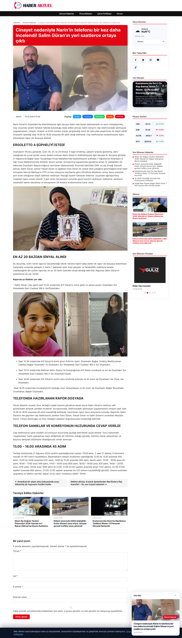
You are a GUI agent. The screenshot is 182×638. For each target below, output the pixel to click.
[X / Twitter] (143, 60)
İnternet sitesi (20, 597)
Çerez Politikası (104, 13)
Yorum (17, 551)
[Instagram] (150, 60)
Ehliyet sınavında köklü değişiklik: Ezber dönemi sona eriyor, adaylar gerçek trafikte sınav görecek (149, 166)
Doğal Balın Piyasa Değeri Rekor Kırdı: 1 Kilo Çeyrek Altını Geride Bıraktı (151, 184)
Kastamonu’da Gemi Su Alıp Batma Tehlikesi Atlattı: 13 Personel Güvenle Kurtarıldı (150, 173)
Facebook (87, 117)
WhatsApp (99, 117)
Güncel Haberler (66, 13)
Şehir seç (140, 36)
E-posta (18, 586)
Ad (15, 576)
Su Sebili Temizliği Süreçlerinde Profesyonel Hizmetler (147, 179)
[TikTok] (136, 67)
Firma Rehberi (85, 13)
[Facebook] (136, 60)
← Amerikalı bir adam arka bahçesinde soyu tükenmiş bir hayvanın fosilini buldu (37, 483)
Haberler (16, 23)
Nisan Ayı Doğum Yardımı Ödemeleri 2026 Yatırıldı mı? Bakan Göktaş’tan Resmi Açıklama (149, 159)
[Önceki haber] (157, 85)
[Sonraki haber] (163, 85)
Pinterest (120, 117)
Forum (120, 13)
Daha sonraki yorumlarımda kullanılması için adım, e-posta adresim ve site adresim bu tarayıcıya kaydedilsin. (68, 611)
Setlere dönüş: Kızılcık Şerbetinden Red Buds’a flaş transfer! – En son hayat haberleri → (96, 483)
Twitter (77, 117)
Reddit (110, 117)
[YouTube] (158, 60)
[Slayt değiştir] (145, 292)
